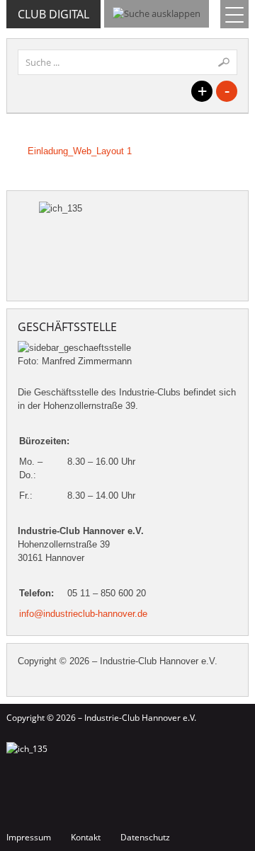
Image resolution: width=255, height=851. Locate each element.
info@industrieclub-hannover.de (83, 613)
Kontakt (86, 837)
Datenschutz (145, 837)
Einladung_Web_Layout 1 (80, 151)
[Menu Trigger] (234, 14)
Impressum (28, 837)
